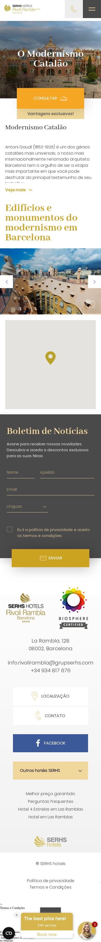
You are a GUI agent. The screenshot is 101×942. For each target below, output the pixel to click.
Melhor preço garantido (50, 794)
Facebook (55, 743)
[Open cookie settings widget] (9, 933)
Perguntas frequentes (50, 801)
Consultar (45, 98)
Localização (55, 696)
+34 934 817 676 (50, 670)
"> (12, 906)
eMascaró (8, 940)
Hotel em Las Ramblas (50, 817)
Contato (55, 716)
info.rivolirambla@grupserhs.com (50, 662)
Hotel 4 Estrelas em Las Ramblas (50, 809)
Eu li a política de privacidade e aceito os (53, 532)
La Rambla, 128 (50, 640)
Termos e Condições (50, 887)
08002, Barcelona (50, 648)
